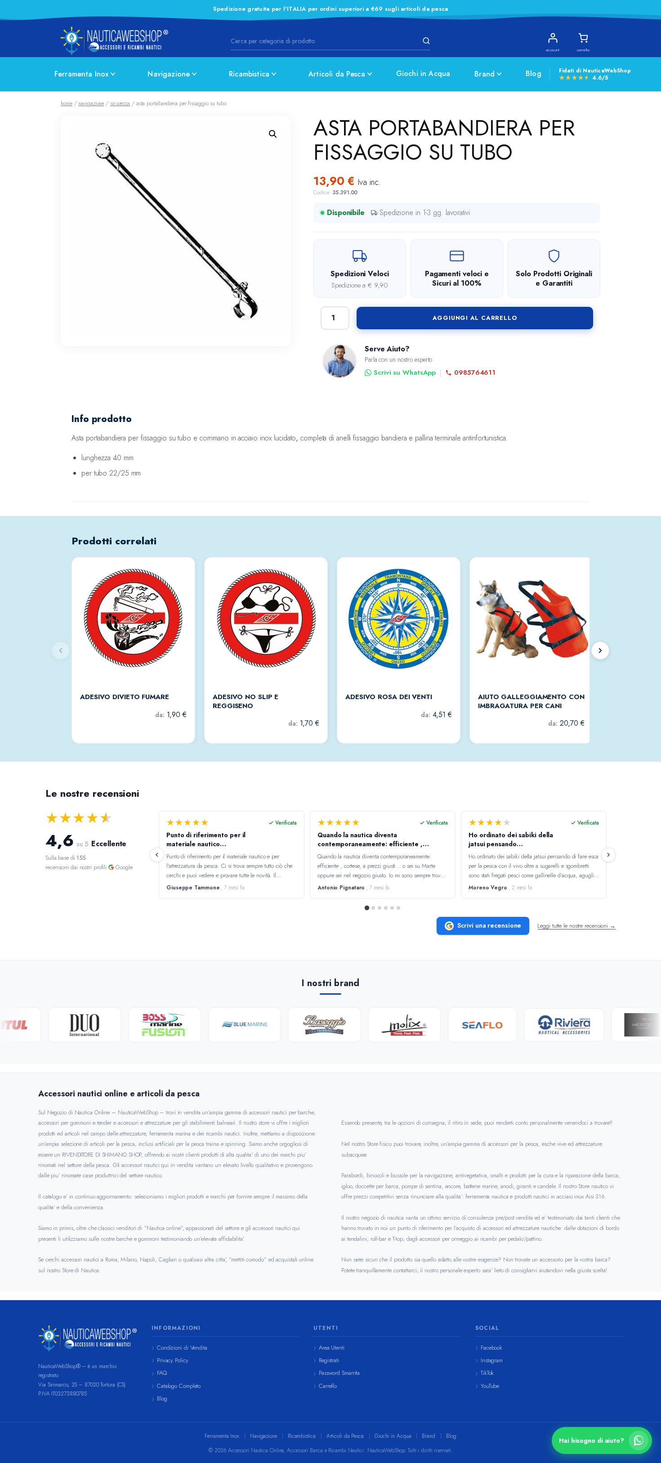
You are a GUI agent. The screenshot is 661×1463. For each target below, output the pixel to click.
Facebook (491, 1347)
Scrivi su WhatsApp (405, 372)
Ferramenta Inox (81, 74)
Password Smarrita (339, 1373)
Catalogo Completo (179, 1386)
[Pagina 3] (379, 908)
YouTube (490, 1386)
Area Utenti (331, 1347)
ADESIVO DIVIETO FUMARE (124, 697)
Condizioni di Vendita (182, 1347)
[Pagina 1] (367, 908)
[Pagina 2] (373, 908)
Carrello (328, 1386)
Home (66, 103)
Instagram (492, 1360)
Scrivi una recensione (489, 925)
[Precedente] (157, 855)
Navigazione (168, 74)
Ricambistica (249, 74)
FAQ (162, 1373)
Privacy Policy (172, 1360)
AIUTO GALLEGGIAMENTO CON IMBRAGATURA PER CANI (531, 701)
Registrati (329, 1360)
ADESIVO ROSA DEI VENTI (388, 697)
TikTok (487, 1373)
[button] (273, 134)
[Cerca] (425, 41)
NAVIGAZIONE (91, 103)
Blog (533, 73)
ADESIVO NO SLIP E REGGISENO (245, 701)
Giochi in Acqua (423, 73)
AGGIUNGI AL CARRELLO (475, 318)
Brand (484, 74)
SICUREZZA (120, 103)
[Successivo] (600, 651)
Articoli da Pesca (336, 74)
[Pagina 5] (392, 908)
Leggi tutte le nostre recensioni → (576, 926)
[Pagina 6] (398, 908)
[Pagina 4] (386, 908)
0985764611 (475, 372)
